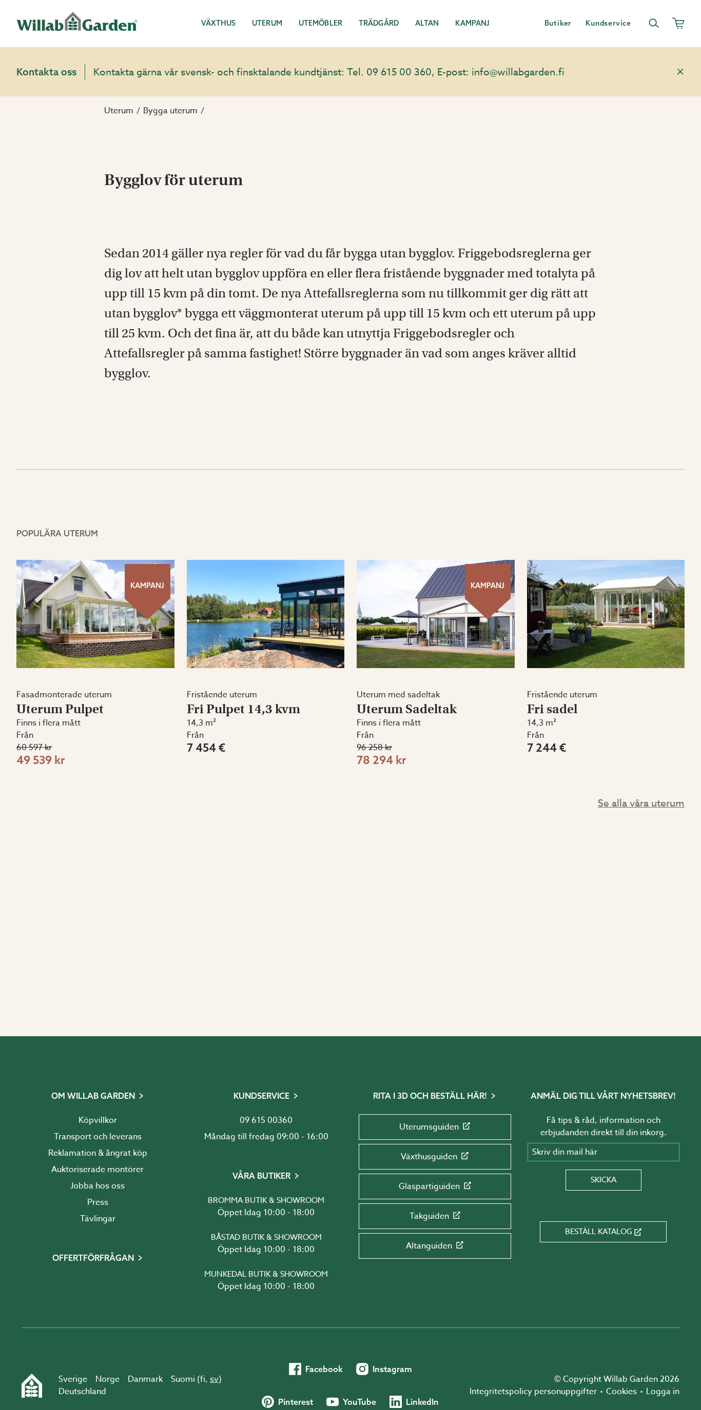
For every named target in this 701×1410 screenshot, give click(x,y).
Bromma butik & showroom (266, 1200)
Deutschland (82, 1391)
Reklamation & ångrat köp (97, 1153)
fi (202, 1379)
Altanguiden (429, 1246)
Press (97, 1202)
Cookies (621, 1391)
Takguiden (429, 1216)
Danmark (145, 1379)
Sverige (73, 1379)
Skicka (603, 1179)
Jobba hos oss (97, 1186)
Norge (107, 1379)
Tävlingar (97, 1219)
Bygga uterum (170, 111)
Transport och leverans (98, 1137)
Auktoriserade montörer (97, 1169)
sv (214, 1379)
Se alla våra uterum (641, 803)
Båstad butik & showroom (266, 1237)
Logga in (662, 1391)
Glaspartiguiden (429, 1186)
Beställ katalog (598, 1231)
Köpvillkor (98, 1120)
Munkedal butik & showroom (266, 1274)
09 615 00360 (266, 1120)
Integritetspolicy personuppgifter (533, 1391)
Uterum (118, 111)
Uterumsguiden (429, 1127)
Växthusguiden (429, 1157)
